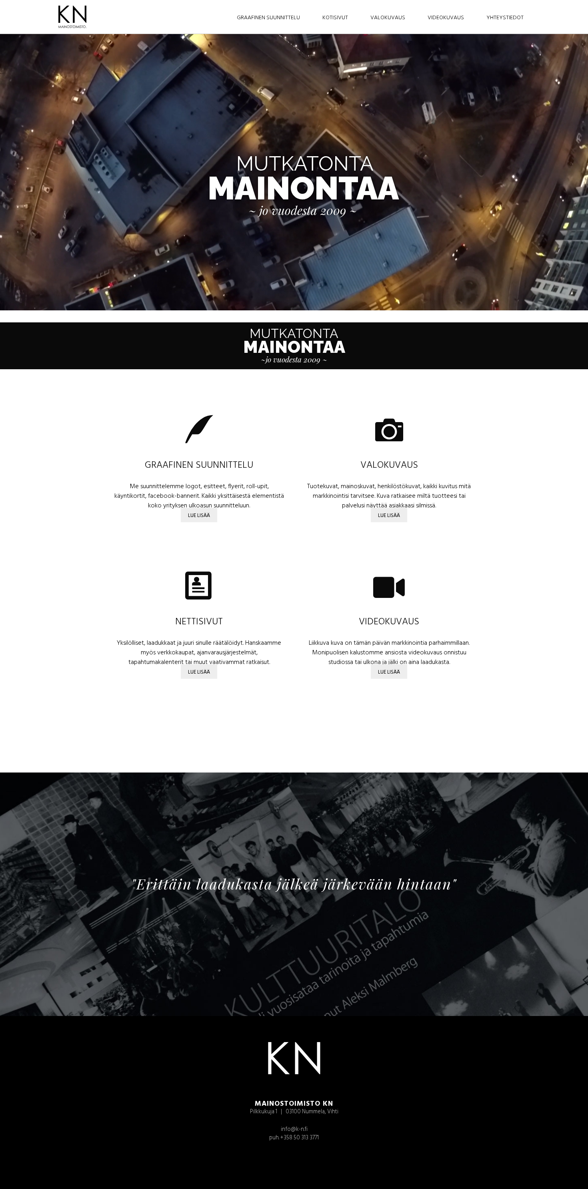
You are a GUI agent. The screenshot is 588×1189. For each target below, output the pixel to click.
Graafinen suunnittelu (268, 17)
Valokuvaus (387, 17)
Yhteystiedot (505, 17)
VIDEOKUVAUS (389, 621)
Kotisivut (335, 17)
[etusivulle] (68, 17)
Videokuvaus (446, 17)
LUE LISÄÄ (199, 515)
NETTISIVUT (199, 621)
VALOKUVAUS (389, 464)
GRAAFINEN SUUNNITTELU (199, 464)
